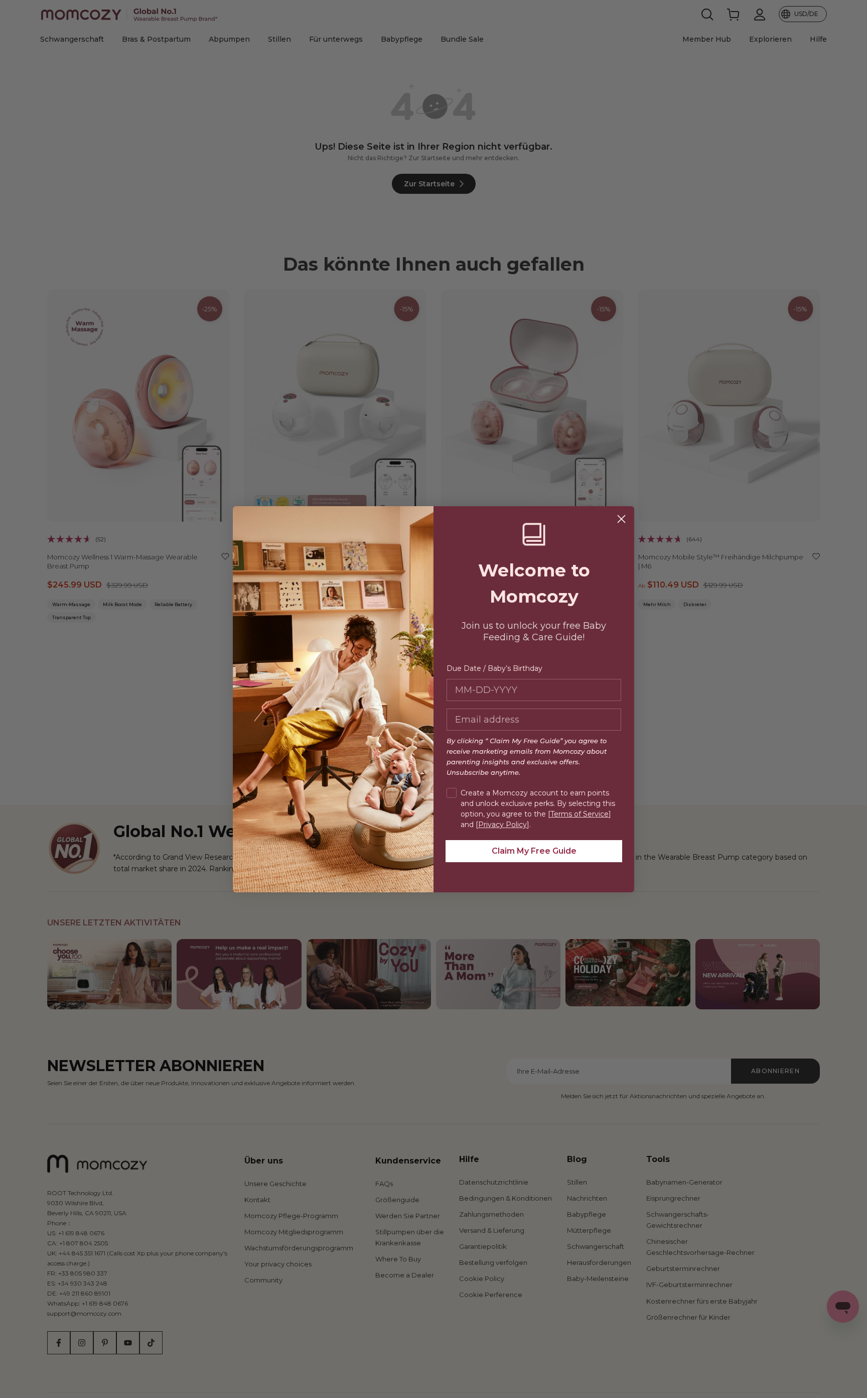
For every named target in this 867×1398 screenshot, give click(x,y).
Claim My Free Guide (534, 851)
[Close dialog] (621, 519)
